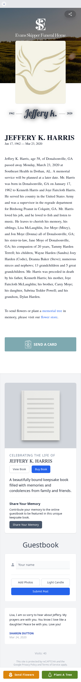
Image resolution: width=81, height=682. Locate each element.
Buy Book (41, 469)
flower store (49, 317)
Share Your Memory (26, 525)
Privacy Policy (29, 664)
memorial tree (52, 310)
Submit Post (40, 591)
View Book (19, 469)
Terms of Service (51, 664)
